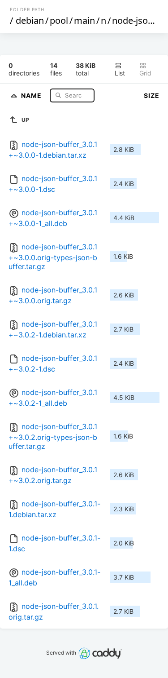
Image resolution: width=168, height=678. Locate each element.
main (84, 20)
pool (59, 20)
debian (30, 20)
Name (32, 95)
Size (151, 95)
